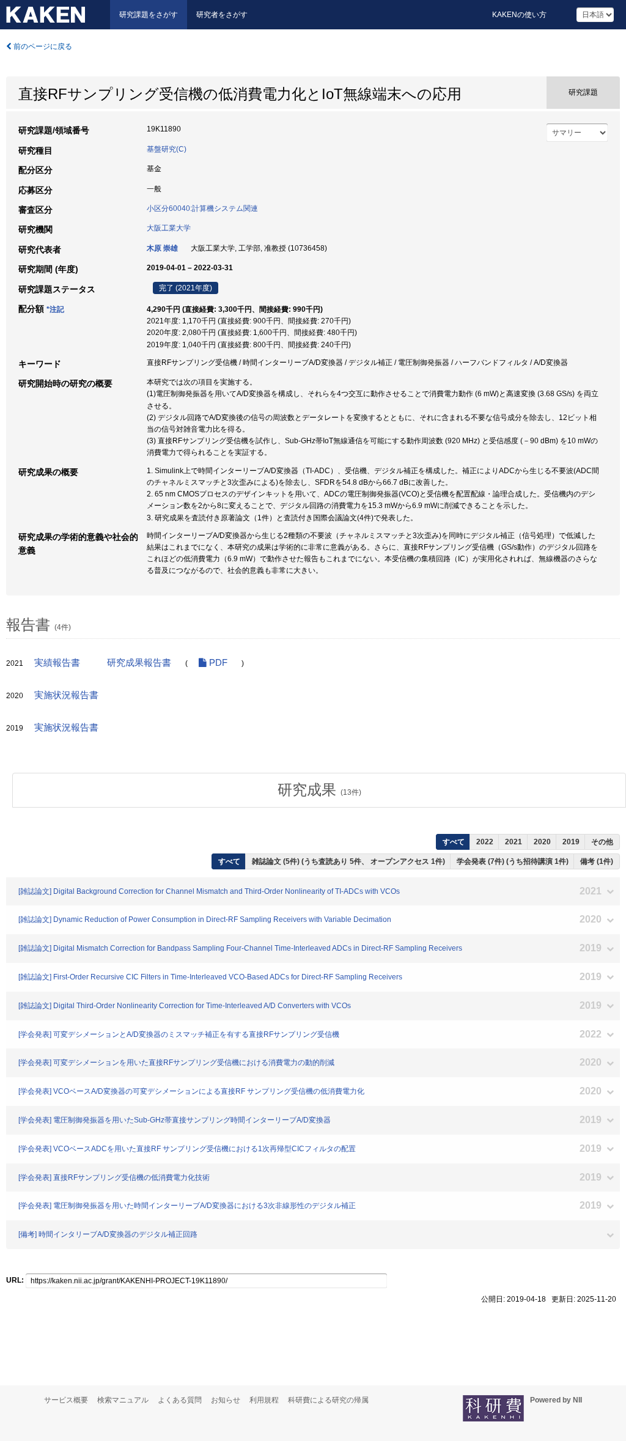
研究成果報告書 (139, 663)
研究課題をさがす (148, 14)
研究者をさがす (222, 14)
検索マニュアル (123, 1400)
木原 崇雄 (162, 248)
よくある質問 (180, 1400)
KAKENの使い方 (519, 14)
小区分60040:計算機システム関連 (202, 208)
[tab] (319, 790)
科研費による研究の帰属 (328, 1400)
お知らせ (225, 1400)
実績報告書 (57, 663)
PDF (217, 663)
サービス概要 (66, 1400)
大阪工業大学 (169, 228)
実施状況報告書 (66, 695)
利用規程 (264, 1400)
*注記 (55, 309)
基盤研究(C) (166, 149)
